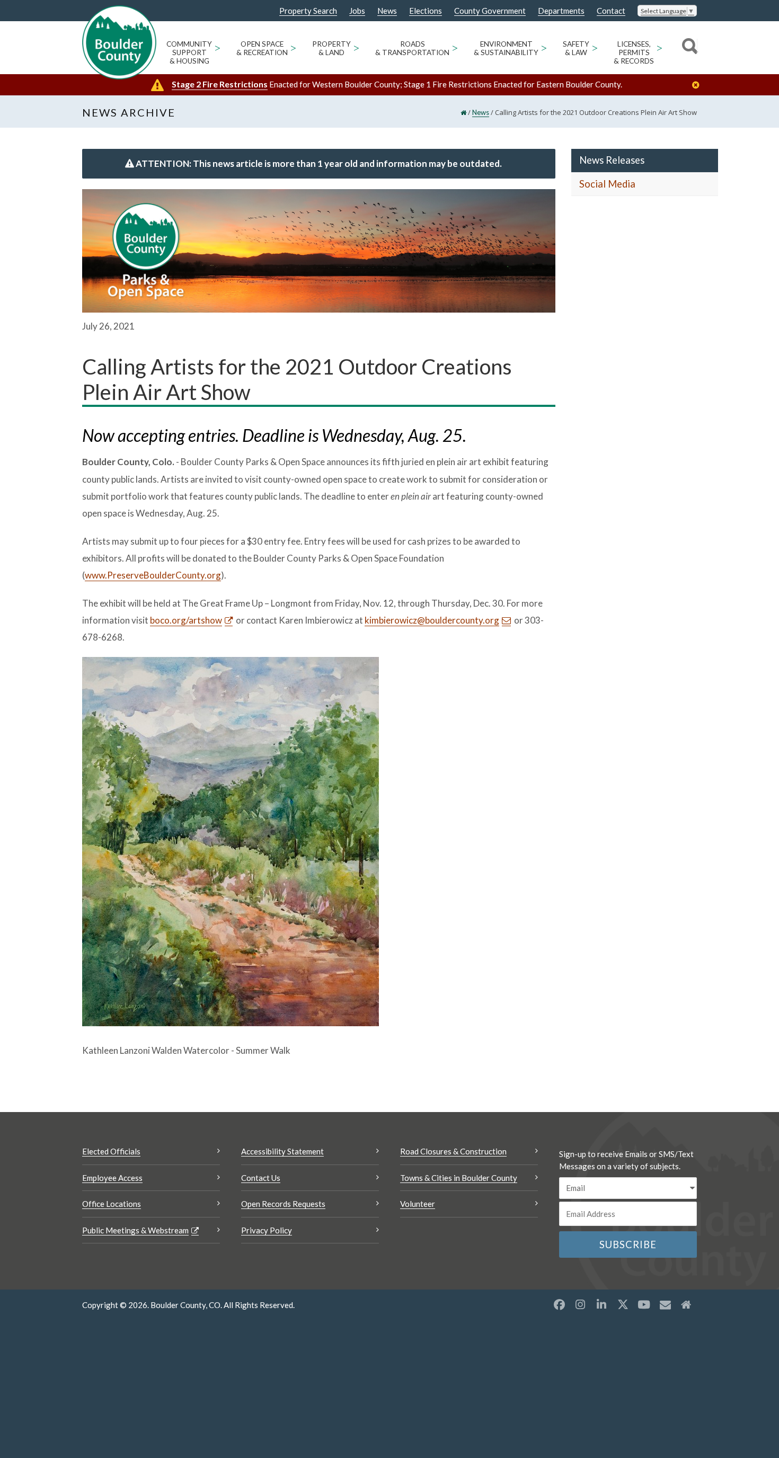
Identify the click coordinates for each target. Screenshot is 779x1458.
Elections (425, 11)
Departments (561, 11)
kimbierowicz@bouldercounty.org (432, 620)
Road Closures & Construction (453, 1151)
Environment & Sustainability (506, 48)
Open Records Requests (283, 1203)
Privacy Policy (266, 1230)
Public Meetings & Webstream (135, 1230)
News (387, 11)
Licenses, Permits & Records (634, 52)
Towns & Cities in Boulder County (458, 1178)
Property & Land (331, 48)
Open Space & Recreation (262, 48)
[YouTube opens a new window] (643, 1304)
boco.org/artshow (186, 620)
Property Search (308, 11)
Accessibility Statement (282, 1151)
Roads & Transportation (412, 48)
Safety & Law (576, 48)
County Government (490, 11)
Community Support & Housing (189, 52)
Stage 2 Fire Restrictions (220, 84)
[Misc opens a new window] (665, 1304)
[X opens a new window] (622, 1304)
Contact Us (260, 1178)
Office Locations (111, 1203)
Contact (611, 11)
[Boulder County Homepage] (119, 42)
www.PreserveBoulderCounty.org (153, 575)
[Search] (688, 47)
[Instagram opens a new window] (580, 1304)
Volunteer (417, 1203)
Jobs (357, 11)
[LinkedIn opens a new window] (601, 1304)
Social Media (607, 184)
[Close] (698, 85)
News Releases (611, 160)
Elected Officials (111, 1151)
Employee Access (112, 1178)
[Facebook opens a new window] (559, 1304)
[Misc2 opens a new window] (686, 1304)
